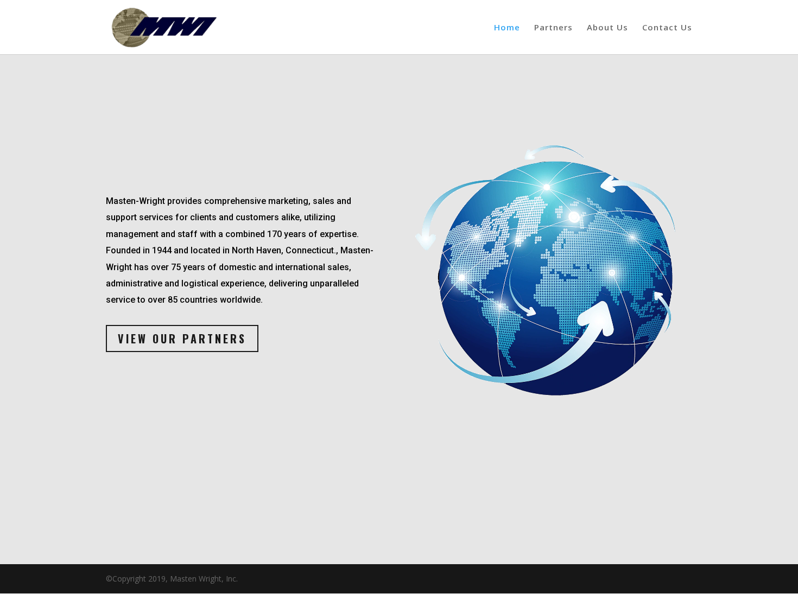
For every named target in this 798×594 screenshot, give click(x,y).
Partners (553, 28)
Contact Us (667, 28)
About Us (607, 28)
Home (507, 28)
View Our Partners (182, 338)
